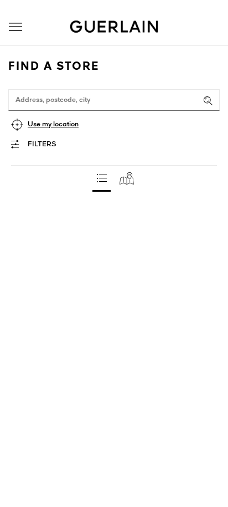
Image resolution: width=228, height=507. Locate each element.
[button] (15, 27)
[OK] (208, 101)
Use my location (53, 124)
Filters (42, 144)
